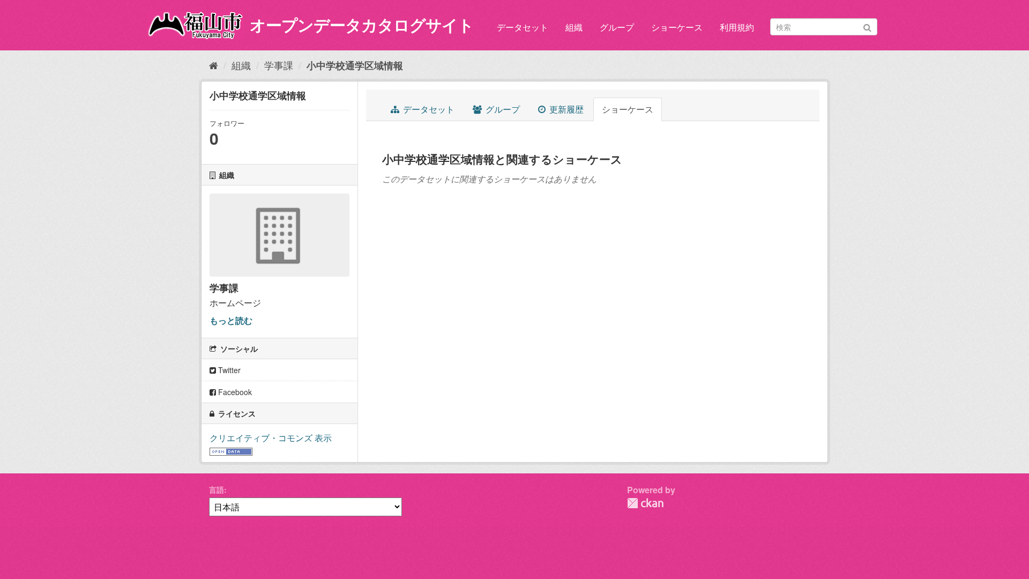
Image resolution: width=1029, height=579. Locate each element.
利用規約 (737, 27)
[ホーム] (213, 65)
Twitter (228, 370)
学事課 (278, 65)
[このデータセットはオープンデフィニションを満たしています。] (231, 450)
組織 (574, 27)
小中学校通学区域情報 (355, 65)
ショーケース (677, 27)
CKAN (645, 503)
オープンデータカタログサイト (362, 24)
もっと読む (231, 320)
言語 (216, 489)
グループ (617, 27)
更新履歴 (565, 109)
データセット (522, 27)
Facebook (234, 392)
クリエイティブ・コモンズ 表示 (271, 438)
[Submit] (867, 26)
